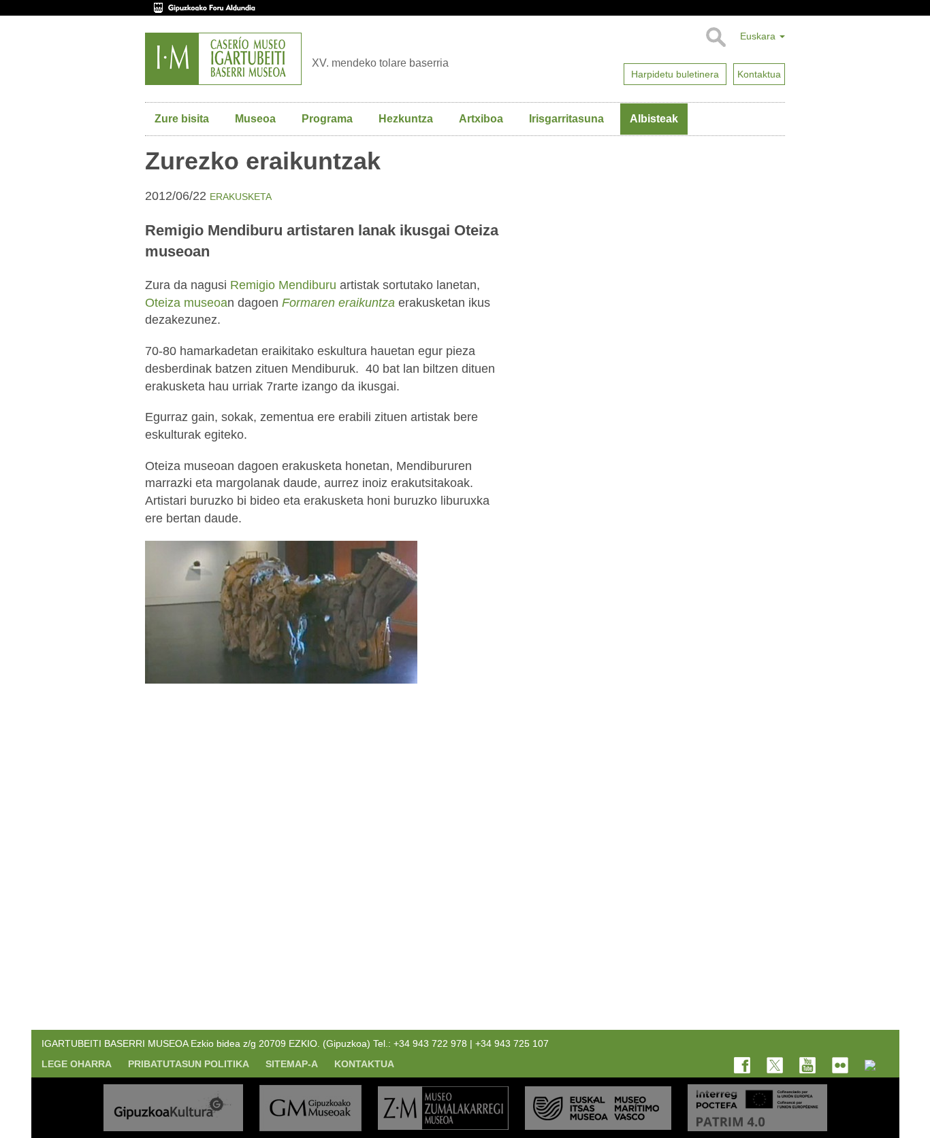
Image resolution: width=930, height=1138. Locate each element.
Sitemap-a (292, 1063)
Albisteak (654, 118)
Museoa (255, 118)
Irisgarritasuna (566, 118)
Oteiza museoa (186, 302)
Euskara (759, 36)
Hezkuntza (406, 118)
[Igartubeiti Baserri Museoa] (223, 59)
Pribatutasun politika (188, 1063)
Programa (327, 118)
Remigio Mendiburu (283, 285)
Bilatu (715, 37)
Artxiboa (481, 118)
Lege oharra (77, 1063)
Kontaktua (364, 1063)
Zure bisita (182, 118)
